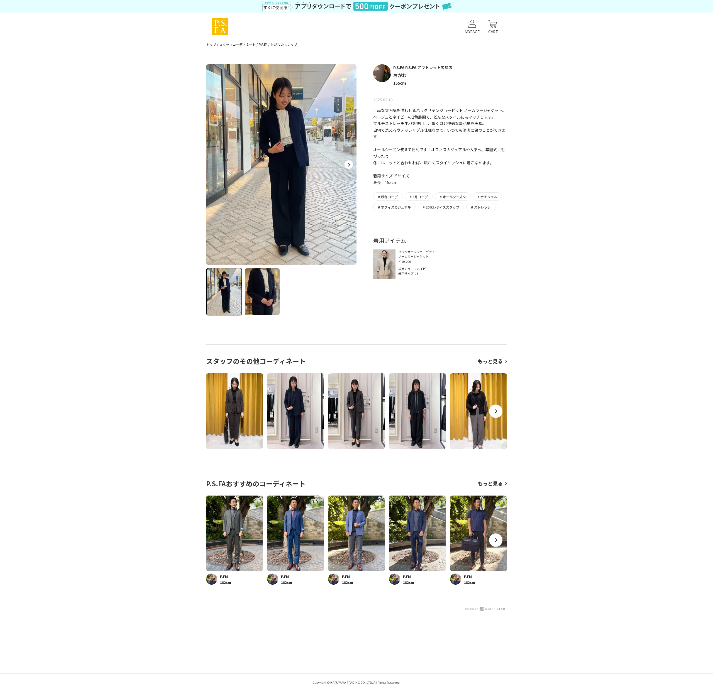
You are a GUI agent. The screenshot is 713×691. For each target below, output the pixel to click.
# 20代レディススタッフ (441, 207)
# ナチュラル (487, 196)
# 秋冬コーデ (388, 196)
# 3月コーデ (418, 196)
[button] (348, 164)
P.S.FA (263, 44)
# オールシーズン (452, 196)
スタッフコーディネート (237, 44)
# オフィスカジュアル (394, 207)
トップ (211, 44)
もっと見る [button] (490, 361)
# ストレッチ (481, 207)
